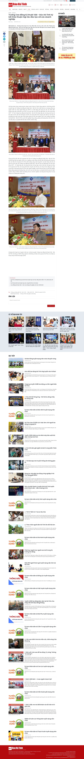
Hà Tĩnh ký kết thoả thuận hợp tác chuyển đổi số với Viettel (24, 283)
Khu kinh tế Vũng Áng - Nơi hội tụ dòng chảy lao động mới (68, 49)
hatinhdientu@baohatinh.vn (70, 755)
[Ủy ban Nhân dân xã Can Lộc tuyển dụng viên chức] (16, 671)
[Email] (4, 39)
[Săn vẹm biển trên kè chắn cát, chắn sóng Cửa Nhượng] (16, 644)
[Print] (4, 42)
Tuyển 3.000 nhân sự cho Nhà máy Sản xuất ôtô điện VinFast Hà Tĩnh (67, 30)
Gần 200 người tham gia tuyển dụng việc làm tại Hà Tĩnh (40, 563)
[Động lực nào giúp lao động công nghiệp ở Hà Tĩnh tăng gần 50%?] (16, 478)
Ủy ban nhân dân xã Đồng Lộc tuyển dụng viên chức (40, 576)
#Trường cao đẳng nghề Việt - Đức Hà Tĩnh (18, 292)
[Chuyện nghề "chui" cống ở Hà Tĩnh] (16, 338)
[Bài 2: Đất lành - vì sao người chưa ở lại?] (16, 683)
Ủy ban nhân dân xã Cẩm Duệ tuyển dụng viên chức (40, 692)
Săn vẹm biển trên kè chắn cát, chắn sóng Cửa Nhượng (40, 640)
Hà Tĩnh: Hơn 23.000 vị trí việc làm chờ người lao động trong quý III (40, 423)
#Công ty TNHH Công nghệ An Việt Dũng (28, 293)
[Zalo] (67, 0)
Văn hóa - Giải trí (35, 9)
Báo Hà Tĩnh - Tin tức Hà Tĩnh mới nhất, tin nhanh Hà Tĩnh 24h (20, 5)
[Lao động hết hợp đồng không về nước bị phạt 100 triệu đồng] (33, 322)
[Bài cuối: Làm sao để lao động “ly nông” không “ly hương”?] (16, 656)
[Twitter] (4, 36)
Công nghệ (67, 9)
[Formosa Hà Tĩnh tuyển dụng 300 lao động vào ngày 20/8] (33, 338)
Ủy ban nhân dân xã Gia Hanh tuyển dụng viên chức (40, 538)
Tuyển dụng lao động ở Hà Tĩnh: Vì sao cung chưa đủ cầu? (15, 330)
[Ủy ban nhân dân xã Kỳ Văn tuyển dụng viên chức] (16, 503)
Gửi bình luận (51, 305)
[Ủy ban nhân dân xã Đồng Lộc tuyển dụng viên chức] (16, 580)
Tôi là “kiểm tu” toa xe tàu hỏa (36, 512)
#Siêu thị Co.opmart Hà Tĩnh (40, 292)
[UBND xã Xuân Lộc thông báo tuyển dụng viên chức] (16, 723)
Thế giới (51, 9)
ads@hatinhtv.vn (72, 757)
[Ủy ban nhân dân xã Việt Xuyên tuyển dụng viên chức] (16, 593)
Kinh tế (25, 9)
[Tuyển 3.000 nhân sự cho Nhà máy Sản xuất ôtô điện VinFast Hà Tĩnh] (16, 439)
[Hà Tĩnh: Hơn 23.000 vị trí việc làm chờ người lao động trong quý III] (16, 427)
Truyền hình (73, 4)
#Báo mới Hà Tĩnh (30, 292)
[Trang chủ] (10, 9)
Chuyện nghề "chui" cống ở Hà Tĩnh (16, 345)
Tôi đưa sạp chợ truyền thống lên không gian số (40, 461)
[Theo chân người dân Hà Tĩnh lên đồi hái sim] (16, 529)
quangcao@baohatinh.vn (64, 757)
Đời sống (62, 9)
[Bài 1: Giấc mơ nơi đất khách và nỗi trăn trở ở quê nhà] (16, 709)
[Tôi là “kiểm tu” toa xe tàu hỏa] (16, 516)
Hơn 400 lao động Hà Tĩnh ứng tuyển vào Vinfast (40, 371)
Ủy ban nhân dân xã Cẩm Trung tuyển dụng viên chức (40, 627)
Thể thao (47, 9)
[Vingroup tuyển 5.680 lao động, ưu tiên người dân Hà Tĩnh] (16, 388)
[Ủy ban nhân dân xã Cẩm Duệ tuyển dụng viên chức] (16, 696)
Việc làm (13, 12)
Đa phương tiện (65, 4)
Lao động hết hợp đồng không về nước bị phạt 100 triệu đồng (68, 36)
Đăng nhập (73, 0)
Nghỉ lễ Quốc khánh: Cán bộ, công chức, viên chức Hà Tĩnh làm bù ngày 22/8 (67, 330)
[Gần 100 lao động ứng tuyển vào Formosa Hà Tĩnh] (50, 322)
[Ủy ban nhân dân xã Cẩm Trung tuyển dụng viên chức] (16, 631)
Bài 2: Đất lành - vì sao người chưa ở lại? (39, 679)
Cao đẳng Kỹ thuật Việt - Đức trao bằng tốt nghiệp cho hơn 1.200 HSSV (27, 285)
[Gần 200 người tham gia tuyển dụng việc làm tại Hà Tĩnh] (16, 567)
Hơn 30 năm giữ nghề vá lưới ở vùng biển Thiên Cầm (41, 449)
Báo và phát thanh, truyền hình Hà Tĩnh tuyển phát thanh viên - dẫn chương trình (68, 42)
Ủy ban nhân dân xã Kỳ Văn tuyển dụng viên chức (41, 499)
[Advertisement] (32, 265)
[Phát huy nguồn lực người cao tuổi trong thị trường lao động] (16, 554)
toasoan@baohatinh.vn (71, 756)
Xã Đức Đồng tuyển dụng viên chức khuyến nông (40, 359)
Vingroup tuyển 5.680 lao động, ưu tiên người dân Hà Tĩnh (68, 24)
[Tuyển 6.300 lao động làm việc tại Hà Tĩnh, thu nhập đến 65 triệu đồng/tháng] (16, 605)
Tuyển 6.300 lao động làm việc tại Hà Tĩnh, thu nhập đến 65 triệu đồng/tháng (39, 602)
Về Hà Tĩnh (56, 9)
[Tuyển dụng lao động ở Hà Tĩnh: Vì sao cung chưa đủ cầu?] (16, 322)
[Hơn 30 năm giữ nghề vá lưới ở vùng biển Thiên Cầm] (16, 452)
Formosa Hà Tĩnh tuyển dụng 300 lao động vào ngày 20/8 (33, 345)
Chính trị (20, 9)
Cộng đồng (72, 9)
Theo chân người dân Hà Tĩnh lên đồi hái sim (40, 525)
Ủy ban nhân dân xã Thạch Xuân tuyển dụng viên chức (40, 732)
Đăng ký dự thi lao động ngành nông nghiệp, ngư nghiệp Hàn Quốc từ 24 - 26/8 (66, 347)
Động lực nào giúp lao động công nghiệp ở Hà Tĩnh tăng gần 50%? (39, 474)
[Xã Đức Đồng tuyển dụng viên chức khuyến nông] (16, 363)
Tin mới (52, 4)
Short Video (14, 9)
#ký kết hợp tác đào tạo (15, 293)
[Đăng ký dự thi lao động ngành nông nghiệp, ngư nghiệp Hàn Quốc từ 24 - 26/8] (67, 338)
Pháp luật (42, 9)
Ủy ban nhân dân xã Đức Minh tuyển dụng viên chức (40, 410)
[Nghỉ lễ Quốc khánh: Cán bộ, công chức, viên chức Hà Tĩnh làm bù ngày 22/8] (67, 322)
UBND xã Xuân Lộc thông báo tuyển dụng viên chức (39, 719)
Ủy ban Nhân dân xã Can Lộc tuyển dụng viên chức (39, 667)
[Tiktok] (64, 0)
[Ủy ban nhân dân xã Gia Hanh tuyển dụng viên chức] (16, 542)
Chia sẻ (4, 31)
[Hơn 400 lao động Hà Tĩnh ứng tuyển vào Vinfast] (16, 376)
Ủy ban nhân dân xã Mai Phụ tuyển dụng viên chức (39, 614)
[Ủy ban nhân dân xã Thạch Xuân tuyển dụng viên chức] (16, 736)
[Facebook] (63, 0)
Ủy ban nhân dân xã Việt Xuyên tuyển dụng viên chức (40, 589)
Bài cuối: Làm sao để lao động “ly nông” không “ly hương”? (40, 653)
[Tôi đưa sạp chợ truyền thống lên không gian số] (16, 465)
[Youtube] (66, 0)
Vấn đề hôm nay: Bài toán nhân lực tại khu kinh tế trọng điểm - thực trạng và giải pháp (50, 347)
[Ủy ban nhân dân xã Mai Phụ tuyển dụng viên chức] (16, 618)
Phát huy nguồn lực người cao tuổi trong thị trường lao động (39, 551)
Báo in (58, 4)
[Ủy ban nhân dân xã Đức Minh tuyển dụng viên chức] (16, 414)
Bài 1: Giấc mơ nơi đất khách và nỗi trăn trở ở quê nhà (40, 705)
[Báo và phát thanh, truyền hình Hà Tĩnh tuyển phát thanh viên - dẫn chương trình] (16, 491)
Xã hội (29, 9)
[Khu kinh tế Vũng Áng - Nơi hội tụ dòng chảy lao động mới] (16, 401)
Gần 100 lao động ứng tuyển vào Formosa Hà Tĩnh (50, 329)
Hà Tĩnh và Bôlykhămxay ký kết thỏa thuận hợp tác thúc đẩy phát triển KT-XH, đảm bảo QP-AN (32, 280)
